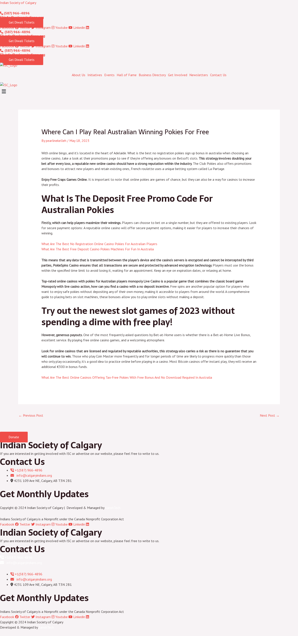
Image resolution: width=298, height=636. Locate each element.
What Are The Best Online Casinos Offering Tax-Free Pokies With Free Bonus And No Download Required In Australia (126, 377)
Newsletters (198, 75)
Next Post (269, 415)
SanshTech (112, 507)
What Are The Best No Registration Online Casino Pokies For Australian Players (99, 244)
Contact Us (218, 75)
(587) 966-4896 (16, 13)
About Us (78, 75)
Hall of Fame (127, 75)
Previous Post (31, 415)
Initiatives (94, 75)
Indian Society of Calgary (18, 2)
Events (109, 75)
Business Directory (152, 75)
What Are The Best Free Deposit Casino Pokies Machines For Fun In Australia (97, 249)
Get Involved (177, 75)
